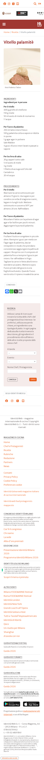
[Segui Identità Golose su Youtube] (17, 3)
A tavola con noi (12, 636)
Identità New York (13, 604)
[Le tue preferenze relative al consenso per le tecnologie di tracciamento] (2, 570)
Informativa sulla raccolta (9, 758)
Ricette (15, 32)
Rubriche (8, 454)
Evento (10, 357)
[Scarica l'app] (12, 704)
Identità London (12, 600)
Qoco (6, 624)
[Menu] (4, 24)
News (6, 466)
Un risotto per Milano (14, 628)
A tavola (11, 349)
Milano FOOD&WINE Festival (18, 592)
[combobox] (22, 371)
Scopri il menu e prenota (16, 577)
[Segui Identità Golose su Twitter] (13, 3)
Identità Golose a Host (15, 612)
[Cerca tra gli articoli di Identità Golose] (35, 3)
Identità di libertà (12, 620)
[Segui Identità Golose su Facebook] (4, 3)
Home (7, 32)
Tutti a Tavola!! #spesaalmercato (20, 616)
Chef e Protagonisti (13, 446)
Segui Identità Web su (15, 393)
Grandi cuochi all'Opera (16, 608)
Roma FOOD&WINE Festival (17, 596)
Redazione (9, 458)
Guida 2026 (10, 651)
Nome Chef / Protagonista (19, 367)
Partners (8, 462)
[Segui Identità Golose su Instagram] (9, 3)
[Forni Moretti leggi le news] (22, 13)
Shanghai (9, 632)
